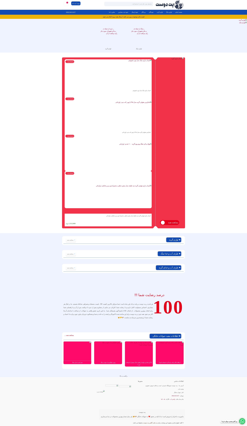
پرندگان (143, 12)
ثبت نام (74, 3)
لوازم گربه (160, 12)
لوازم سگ (169, 12)
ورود (78, 3)
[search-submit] (107, 4)
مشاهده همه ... (69, 335)
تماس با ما (112, 12)
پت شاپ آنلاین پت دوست (150, 423)
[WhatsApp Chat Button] (242, 421)
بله (164, 399)
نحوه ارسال (135, 12)
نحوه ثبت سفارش (123, 12)
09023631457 (71, 12)
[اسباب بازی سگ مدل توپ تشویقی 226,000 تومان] (108, 73)
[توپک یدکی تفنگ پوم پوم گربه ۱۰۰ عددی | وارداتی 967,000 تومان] (108, 153)
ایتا (162, 399)
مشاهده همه (173, 222)
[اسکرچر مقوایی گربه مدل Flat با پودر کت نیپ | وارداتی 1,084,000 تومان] (108, 113)
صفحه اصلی (178, 12)
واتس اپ (172, 399)
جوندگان (151, 12)
